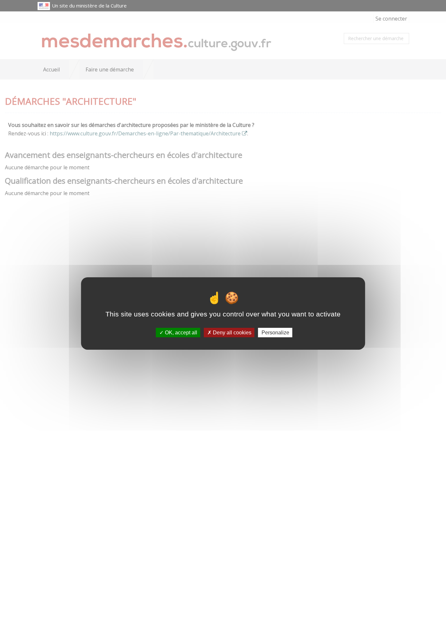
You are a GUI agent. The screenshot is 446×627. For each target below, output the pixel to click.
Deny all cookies (231, 332)
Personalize (275, 332)
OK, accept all (180, 332)
